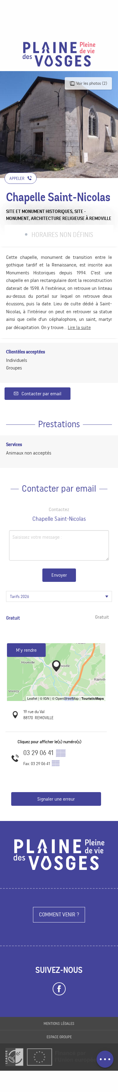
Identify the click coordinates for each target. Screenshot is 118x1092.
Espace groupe (59, 1037)
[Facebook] (59, 989)
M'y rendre (26, 650)
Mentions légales (59, 1023)
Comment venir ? (59, 914)
